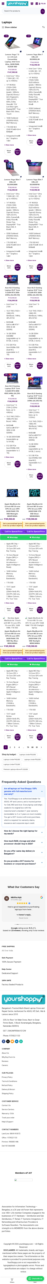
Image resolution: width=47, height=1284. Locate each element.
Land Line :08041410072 (11, 1154)
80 (32, 747)
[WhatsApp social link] (21, 1061)
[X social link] (8, 1061)
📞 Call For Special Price (12, 531)
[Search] (43, 11)
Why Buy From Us (8, 1077)
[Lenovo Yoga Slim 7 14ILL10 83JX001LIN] (34, 43)
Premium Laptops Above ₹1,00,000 (16, 769)
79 (28, 747)
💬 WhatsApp (12, 537)
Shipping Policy (7, 1114)
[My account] (32, 3)
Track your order (8, 1138)
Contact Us (6, 1125)
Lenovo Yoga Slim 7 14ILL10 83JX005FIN (35, 182)
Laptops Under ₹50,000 (32, 759)
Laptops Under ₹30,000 (27, 754)
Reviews (5, 1081)
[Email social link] (12, 1061)
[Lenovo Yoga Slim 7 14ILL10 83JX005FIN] (34, 168)
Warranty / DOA (8, 1134)
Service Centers (8, 1129)
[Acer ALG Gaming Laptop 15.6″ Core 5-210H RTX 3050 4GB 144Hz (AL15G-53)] (12, 378)
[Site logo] (17, 3)
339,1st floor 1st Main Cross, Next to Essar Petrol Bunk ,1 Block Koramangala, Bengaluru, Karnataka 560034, (22, 1043)
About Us (5, 1073)
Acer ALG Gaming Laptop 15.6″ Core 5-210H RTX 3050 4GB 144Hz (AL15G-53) (12, 391)
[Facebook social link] (3, 1061)
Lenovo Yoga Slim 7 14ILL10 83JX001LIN (35, 57)
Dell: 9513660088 (8, 1166)
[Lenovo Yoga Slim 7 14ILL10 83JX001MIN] (12, 168)
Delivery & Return (8, 1109)
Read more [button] (23, 938)
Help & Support (7, 1142)
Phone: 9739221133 (11, 1056)
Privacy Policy (7, 1097)
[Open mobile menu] (3, 3)
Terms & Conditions (9, 1101)
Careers (5, 1085)
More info (9, 151)
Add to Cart (17, 152)
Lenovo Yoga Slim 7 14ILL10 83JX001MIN (12, 182)
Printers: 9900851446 (10, 1162)
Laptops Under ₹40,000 (12, 759)
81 (37, 747)
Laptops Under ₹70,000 (12, 764)
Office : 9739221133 (9, 1158)
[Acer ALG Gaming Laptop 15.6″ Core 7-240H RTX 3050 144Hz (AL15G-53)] (34, 382)
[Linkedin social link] (16, 1061)
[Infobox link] (8, 968)
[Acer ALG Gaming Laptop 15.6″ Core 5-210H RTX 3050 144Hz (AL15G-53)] (12, 280)
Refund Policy (7, 1105)
